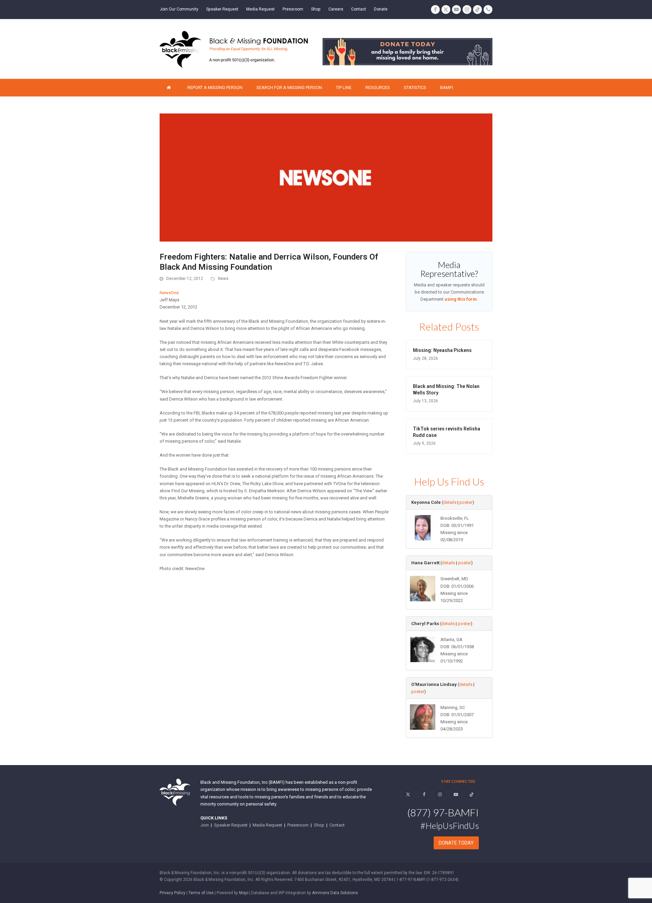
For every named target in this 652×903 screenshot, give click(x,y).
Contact (337, 825)
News (223, 278)
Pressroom (298, 825)
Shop (319, 825)
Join (204, 825)
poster (465, 502)
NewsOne (169, 292)
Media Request (267, 825)
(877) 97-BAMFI (443, 812)
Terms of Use (201, 892)
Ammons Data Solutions (335, 892)
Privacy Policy (172, 892)
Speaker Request (231, 825)
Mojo (243, 892)
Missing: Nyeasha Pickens (442, 350)
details (449, 502)
